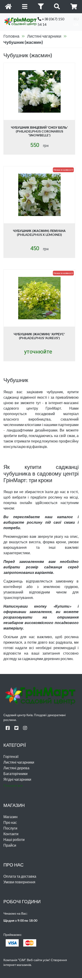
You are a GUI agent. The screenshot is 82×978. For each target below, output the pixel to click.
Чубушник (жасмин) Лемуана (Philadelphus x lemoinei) (39, 233)
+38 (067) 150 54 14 (51, 21)
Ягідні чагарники (17, 779)
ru (76, 19)
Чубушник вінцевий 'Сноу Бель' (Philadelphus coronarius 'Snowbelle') (39, 131)
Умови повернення (19, 882)
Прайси (9, 845)
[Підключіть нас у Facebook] (8, 728)
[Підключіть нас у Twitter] (16, 728)
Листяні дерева (16, 768)
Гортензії (10, 756)
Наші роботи (14, 839)
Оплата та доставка (19, 876)
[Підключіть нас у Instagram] (25, 728)
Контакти (10, 834)
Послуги (10, 828)
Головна (11, 36)
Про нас (10, 822)
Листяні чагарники (44, 36)
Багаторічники (15, 773)
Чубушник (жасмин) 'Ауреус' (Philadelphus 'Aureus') (39, 336)
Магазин (10, 816)
